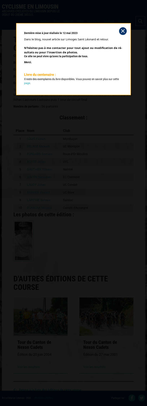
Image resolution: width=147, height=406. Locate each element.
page (27, 83)
